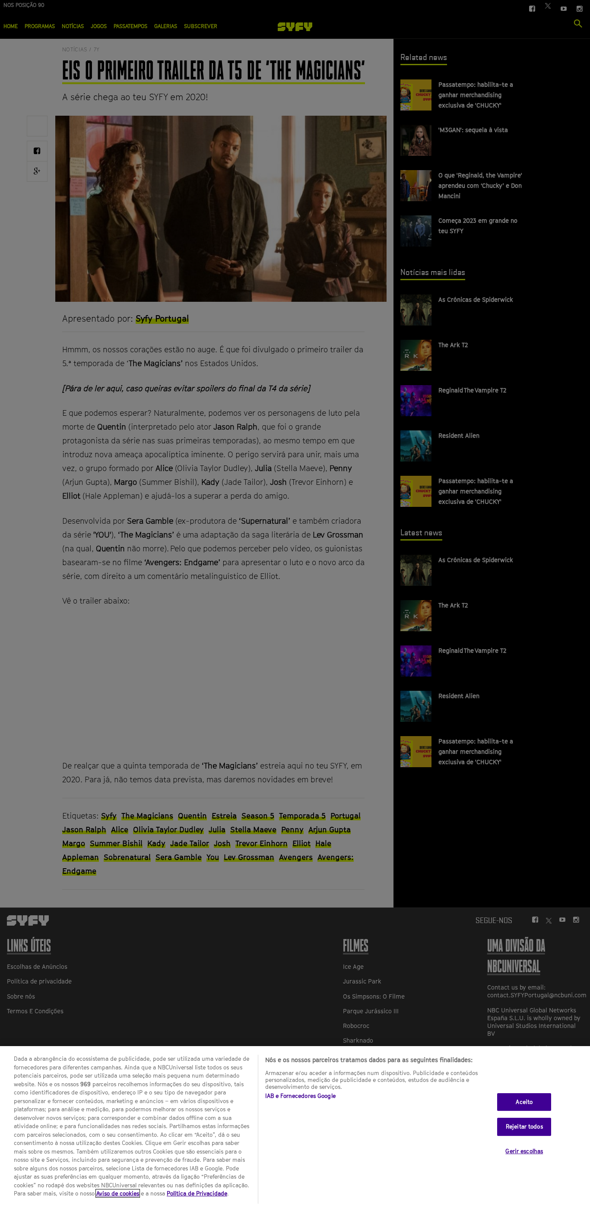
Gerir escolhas (524, 1151)
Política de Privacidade (197, 1193)
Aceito (524, 1101)
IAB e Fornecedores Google (300, 1095)
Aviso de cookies (117, 1193)
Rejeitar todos (524, 1126)
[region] (295, 1127)
